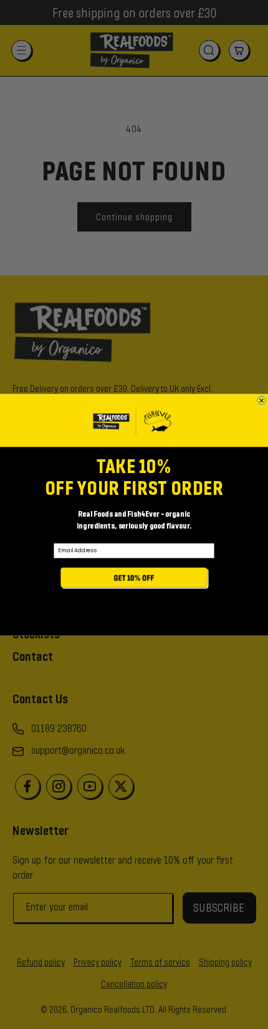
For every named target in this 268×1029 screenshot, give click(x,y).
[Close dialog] (261, 400)
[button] (134, 578)
